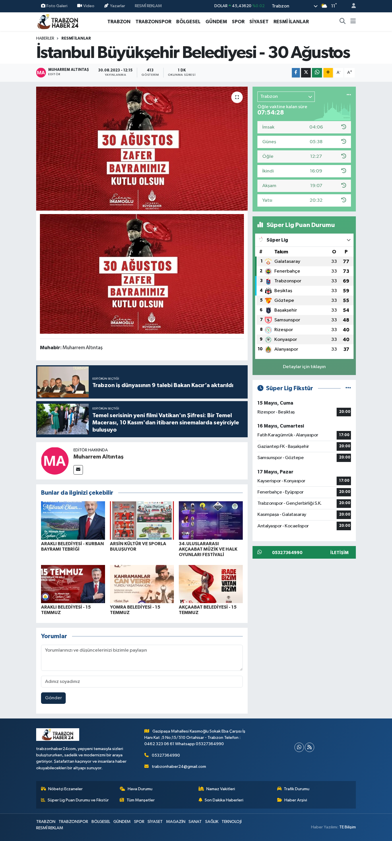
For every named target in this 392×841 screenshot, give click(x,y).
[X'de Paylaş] (306, 72)
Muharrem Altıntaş (98, 457)
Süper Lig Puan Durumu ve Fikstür (78, 800)
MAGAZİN (175, 821)
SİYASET (259, 21)
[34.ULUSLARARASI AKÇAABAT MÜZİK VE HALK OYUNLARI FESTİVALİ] (211, 520)
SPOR (238, 21)
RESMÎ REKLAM (148, 6)
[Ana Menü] (353, 22)
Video (88, 6)
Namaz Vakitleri (220, 789)
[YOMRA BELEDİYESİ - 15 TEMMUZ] (142, 584)
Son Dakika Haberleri (224, 800)
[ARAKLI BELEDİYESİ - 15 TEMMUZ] (73, 584)
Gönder (53, 698)
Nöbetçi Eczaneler (65, 789)
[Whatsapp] (299, 747)
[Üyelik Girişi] (351, 6)
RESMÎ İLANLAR (291, 21)
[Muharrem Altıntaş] (55, 460)
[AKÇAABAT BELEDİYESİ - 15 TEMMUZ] (211, 584)
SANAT (195, 821)
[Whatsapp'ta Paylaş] (317, 72)
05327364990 (166, 755)
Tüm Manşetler (141, 800)
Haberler (45, 38)
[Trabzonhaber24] (57, 21)
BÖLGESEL (188, 21)
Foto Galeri (56, 6)
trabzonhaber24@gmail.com (179, 766)
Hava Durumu (140, 789)
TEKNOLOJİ (232, 821)
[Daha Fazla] (328, 72)
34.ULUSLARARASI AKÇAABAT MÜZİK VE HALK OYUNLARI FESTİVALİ (208, 549)
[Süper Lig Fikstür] (348, 388)
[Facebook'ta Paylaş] (296, 72)
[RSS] (309, 747)
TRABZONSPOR (153, 21)
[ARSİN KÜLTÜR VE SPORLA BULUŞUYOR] (142, 520)
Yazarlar (117, 6)
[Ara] (342, 22)
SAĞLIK (211, 821)
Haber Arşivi (295, 800)
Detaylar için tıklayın (304, 366)
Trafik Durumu (296, 789)
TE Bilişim (347, 827)
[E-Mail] (78, 470)
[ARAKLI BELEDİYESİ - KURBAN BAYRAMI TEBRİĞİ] (73, 520)
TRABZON (119, 21)
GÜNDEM (216, 21)
